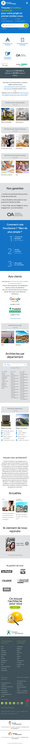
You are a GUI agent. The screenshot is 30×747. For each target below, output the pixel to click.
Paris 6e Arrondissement (14, 388)
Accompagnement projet (6, 695)
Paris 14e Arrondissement (24, 384)
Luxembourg (20, 660)
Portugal (19, 662)
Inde (18, 654)
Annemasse (4, 377)
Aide (3, 499)
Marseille (3, 650)
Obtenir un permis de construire (7, 687)
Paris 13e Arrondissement (24, 381)
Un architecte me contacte (6, 684)
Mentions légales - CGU (22, 688)
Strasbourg (4, 660)
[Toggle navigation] (27, 3)
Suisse (18, 666)
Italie (18, 658)
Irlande (19, 656)
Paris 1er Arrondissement (14, 375)
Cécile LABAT (20, 543)
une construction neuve (11, 86)
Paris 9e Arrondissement (14, 397)
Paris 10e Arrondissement (24, 373)
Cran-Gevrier (5, 381)
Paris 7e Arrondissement (14, 391)
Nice (2, 656)
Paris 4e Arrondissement (14, 383)
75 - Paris (13, 371)
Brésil (18, 650)
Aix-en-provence (5, 666)
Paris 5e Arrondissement (14, 386)
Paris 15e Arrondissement (24, 387)
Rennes (3, 662)
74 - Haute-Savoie (5, 372)
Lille (2, 664)
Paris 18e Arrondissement (24, 395)
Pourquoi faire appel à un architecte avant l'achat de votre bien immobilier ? (8, 516)
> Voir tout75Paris (15, 368)
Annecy (3, 374)
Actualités (19, 683)
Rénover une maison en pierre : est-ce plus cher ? (21, 516)
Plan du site (20, 685)
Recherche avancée (23, 28)
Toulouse (3, 652)
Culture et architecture (19, 500)
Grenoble (3, 668)
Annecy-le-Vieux (5, 375)
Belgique (19, 648)
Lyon (2, 648)
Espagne (19, 652)
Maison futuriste (21, 428)
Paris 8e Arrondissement (14, 394)
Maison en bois (6, 428)
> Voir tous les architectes (15, 555)
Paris (12, 373)
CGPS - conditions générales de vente (22, 691)
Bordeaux (3, 654)
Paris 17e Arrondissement (24, 392)
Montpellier (4, 670)
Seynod (3, 385)
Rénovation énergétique (4, 691)
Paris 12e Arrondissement (24, 379)
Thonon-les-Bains (5, 387)
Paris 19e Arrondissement (24, 398)
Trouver (15, 607)
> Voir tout (15, 105)
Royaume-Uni (20, 664)
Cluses (3, 379)
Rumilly (3, 382)
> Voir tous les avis (15, 318)
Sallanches (4, 384)
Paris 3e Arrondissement (14, 380)
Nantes (3, 658)
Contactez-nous (21, 681)
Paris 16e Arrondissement (24, 390)
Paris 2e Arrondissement (14, 377)
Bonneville (4, 378)
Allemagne (20, 646)
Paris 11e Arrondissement (24, 376)
